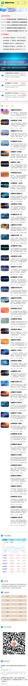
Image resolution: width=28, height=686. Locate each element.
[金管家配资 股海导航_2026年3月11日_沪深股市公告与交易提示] (5, 467)
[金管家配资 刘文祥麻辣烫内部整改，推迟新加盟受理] (5, 310)
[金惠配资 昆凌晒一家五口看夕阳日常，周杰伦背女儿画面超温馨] (5, 341)
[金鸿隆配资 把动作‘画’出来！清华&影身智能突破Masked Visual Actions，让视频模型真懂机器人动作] (5, 143)
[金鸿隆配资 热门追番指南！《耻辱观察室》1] (5, 216)
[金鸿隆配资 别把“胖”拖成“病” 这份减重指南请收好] (5, 519)
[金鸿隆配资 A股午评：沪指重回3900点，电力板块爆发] (5, 373)
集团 (7, 616)
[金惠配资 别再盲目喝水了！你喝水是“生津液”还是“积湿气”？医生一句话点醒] (5, 488)
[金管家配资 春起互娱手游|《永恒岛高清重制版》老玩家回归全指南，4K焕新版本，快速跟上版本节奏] (5, 174)
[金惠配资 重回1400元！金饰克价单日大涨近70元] (5, 383)
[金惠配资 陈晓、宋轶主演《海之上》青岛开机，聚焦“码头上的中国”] (5, 237)
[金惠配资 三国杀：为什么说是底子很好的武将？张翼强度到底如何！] (5, 164)
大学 (20, 600)
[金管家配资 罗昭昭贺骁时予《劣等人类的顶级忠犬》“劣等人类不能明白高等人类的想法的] (5, 205)
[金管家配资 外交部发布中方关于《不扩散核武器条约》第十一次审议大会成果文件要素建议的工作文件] (5, 258)
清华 (7, 608)
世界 (7, 612)
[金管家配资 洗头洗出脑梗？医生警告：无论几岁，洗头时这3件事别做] (5, 498)
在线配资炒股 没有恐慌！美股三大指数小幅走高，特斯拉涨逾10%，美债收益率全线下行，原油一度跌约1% (14, 679)
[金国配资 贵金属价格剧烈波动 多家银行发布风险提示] (5, 393)
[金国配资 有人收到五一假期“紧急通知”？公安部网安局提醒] (5, 268)
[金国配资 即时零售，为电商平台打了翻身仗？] (5, 299)
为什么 (7, 600)
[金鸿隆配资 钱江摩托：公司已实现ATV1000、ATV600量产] (5, 435)
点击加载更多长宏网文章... (14, 530)
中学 (20, 608)
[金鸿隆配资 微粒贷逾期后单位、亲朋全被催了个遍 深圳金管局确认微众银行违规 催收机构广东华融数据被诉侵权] (5, 446)
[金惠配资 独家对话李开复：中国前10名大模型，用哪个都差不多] (5, 111)
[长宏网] (8, 2)
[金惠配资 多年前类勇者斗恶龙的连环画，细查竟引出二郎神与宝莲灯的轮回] (5, 226)
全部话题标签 (14, 620)
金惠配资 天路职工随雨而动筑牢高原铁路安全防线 (14, 68)
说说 (20, 616)
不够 (20, 612)
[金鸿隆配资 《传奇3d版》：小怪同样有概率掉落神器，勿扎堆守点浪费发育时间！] (5, 185)
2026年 (20, 604)
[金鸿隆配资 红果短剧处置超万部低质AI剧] (5, 247)
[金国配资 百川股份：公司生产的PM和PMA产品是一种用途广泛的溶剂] (5, 414)
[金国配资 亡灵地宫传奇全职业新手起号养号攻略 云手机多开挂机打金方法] (5, 153)
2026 (20, 596)
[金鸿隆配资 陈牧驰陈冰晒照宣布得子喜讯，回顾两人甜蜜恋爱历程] (5, 320)
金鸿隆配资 (23, 83)
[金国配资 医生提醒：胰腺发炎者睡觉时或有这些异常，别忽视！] (5, 508)
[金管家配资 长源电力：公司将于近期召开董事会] (5, 425)
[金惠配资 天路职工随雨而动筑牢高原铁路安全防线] (14, 62)
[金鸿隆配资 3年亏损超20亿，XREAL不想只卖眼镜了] (5, 279)
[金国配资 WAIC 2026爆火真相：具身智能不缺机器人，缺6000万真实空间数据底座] (5, 132)
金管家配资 (23, 93)
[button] (26, 9)
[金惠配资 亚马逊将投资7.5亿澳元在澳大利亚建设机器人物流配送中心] (5, 456)
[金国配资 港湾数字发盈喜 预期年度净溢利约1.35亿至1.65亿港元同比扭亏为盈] (5, 477)
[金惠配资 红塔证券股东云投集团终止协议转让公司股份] (5, 404)
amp (7, 604)
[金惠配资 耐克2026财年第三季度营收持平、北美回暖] (5, 289)
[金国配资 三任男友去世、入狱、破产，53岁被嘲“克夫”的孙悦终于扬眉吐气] (5, 352)
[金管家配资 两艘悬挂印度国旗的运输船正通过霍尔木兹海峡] (5, 362)
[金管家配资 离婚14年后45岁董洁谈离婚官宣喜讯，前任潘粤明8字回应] (5, 331)
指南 (7, 596)
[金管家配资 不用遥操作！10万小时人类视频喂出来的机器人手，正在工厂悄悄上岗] (5, 122)
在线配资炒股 (23, 73)
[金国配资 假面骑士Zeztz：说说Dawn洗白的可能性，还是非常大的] (5, 195)
